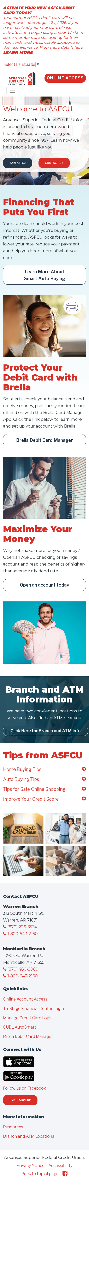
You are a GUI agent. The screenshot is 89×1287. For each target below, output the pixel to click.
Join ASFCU (18, 162)
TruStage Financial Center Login (33, 1008)
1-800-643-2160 (22, 933)
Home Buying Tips (22, 769)
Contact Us (54, 162)
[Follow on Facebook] (65, 1173)
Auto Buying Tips (21, 779)
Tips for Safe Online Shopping (34, 789)
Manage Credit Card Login (28, 1017)
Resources (13, 1126)
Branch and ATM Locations (28, 1136)
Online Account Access (25, 999)
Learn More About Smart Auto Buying (44, 275)
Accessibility (60, 1165)
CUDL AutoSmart (19, 1027)
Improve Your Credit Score (31, 799)
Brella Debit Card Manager (44, 440)
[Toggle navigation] (12, 91)
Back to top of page (40, 1173)
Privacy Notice (30, 1165)
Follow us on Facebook (24, 1088)
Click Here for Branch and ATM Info (46, 730)
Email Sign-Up (20, 1100)
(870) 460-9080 (22, 969)
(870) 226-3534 (21, 926)
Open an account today (44, 585)
